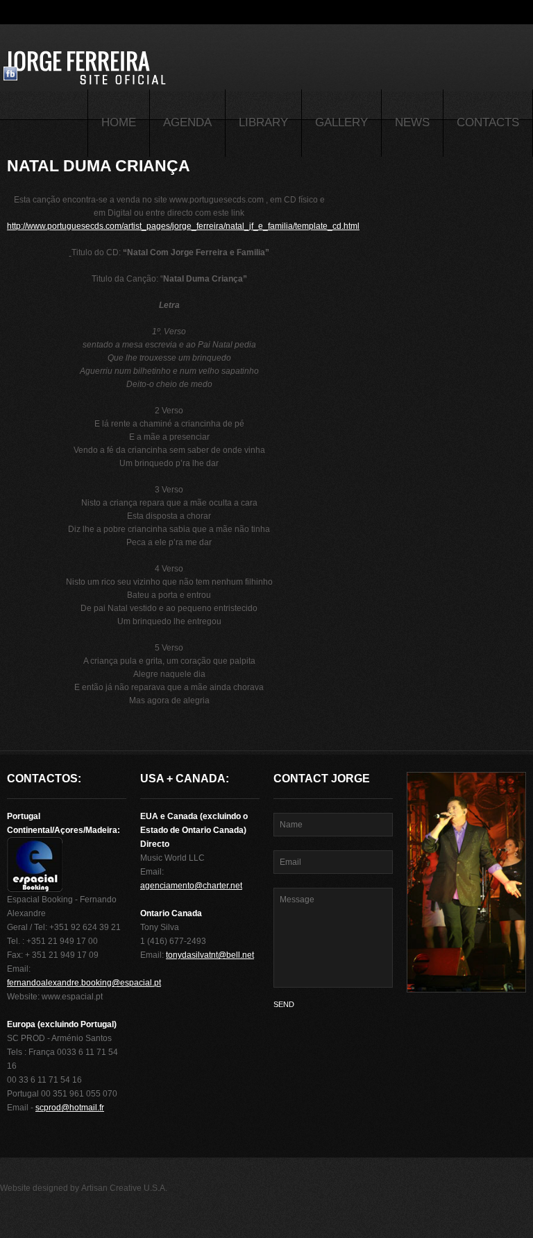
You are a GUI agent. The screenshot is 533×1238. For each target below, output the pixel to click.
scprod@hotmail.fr (69, 1107)
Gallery (341, 122)
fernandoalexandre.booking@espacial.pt (84, 983)
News (412, 122)
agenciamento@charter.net (191, 886)
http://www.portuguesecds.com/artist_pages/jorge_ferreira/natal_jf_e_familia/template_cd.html (183, 226)
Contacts (488, 122)
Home (118, 122)
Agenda (187, 122)
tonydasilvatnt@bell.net (210, 955)
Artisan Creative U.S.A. (124, 1188)
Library (263, 122)
